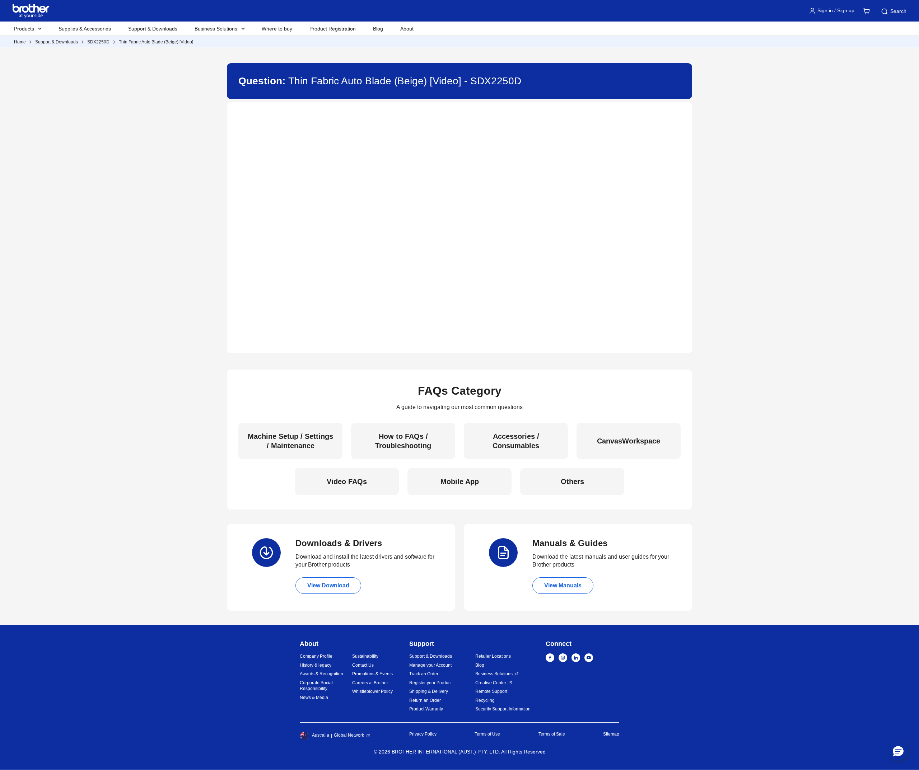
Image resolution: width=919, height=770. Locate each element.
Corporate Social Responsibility (316, 685)
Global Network (349, 735)
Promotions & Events (372, 673)
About (407, 29)
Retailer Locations (493, 656)
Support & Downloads (152, 29)
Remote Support (491, 691)
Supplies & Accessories (85, 29)
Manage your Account (430, 665)
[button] (898, 751)
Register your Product (430, 682)
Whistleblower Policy (372, 691)
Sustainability (365, 656)
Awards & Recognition (321, 673)
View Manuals (563, 585)
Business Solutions (494, 673)
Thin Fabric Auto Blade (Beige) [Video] (156, 41)
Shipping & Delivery (428, 691)
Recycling (485, 700)
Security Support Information (503, 709)
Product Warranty (426, 709)
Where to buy (277, 29)
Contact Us (363, 665)
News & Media (314, 697)
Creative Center (490, 682)
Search (898, 11)
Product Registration (332, 29)
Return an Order (425, 700)
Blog (378, 29)
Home (20, 41)
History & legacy (315, 665)
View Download (328, 585)
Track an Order (423, 673)
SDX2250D (98, 41)
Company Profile (316, 656)
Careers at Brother (370, 682)
